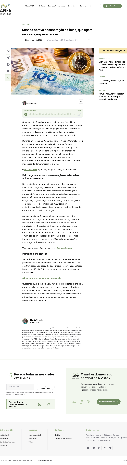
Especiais (71, 6)
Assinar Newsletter (45, 388)
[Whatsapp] (39, 404)
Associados (4, 438)
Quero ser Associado (107, 402)
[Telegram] (48, 404)
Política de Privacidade (36, 392)
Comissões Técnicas (7, 442)
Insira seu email (13, 387)
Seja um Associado (110, 6)
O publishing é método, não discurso (111, 81)
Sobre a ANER (29, 6)
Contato (83, 6)
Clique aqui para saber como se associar (42, 278)
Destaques (26, 24)
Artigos (102, 77)
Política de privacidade (44, 460)
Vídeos (30, 442)
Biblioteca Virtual (34, 435)
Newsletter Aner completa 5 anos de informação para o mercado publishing (112, 96)
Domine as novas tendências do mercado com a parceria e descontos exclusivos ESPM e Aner (112, 66)
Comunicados (104, 58)
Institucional (4, 435)
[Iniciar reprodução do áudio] (25, 114)
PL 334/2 (28, 169)
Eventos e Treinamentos (56, 6)
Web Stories (32, 438)
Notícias (42, 6)
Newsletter (96, 6)
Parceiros (3, 445)
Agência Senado (65, 248)
